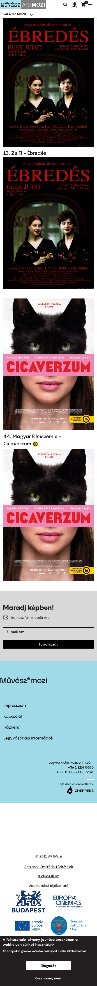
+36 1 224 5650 (81, 767)
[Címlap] (23, 4)
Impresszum (14, 705)
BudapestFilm (48, 876)
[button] (76, 5)
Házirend (12, 727)
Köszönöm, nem (48, 978)
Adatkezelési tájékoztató (48, 885)
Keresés (65, 4)
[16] (35, 444)
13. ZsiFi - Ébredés (24, 153)
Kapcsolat (13, 716)
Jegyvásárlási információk (28, 738)
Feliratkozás (48, 644)
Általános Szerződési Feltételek (48, 867)
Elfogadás (48, 966)
